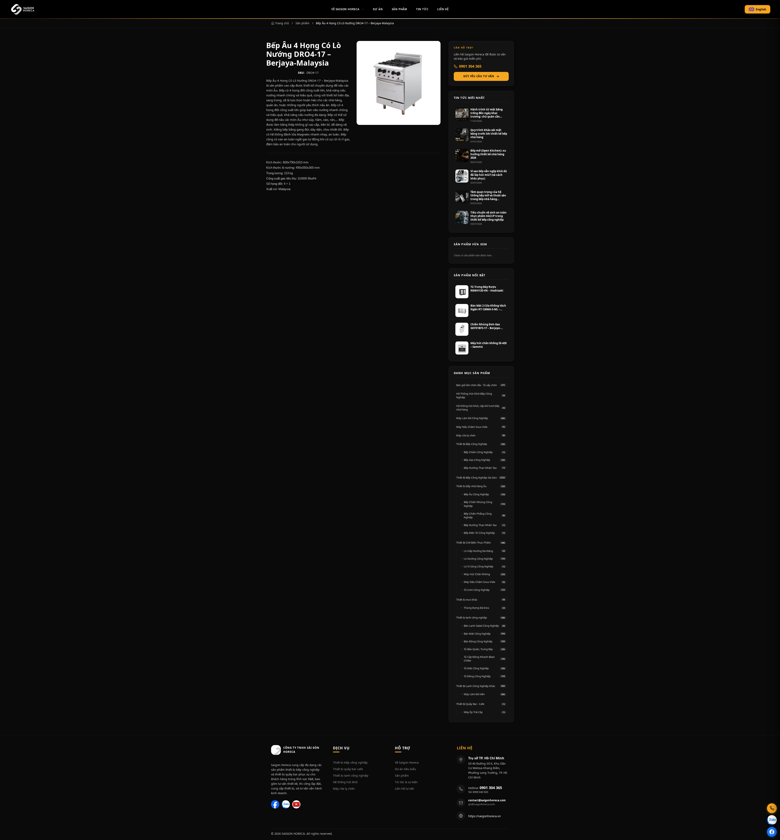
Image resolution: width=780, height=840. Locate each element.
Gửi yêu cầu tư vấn (478, 76)
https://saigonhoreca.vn (484, 816)
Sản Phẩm (399, 9)
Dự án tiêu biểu (405, 769)
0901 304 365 (470, 66)
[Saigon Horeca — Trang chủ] (22, 9)
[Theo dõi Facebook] (772, 832)
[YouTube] (296, 804)
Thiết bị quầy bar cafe (348, 769)
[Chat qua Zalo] (772, 820)
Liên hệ (442, 9)
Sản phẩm (402, 775)
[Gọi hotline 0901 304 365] (772, 808)
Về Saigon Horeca (345, 9)
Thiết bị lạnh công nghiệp (350, 775)
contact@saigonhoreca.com (487, 800)
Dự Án (378, 9)
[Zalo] (286, 804)
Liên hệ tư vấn (404, 788)
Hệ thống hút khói (345, 782)
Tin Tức (422, 9)
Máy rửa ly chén (344, 788)
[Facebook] (275, 804)
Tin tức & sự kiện (406, 782)
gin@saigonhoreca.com (481, 804)
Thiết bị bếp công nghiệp (350, 762)
